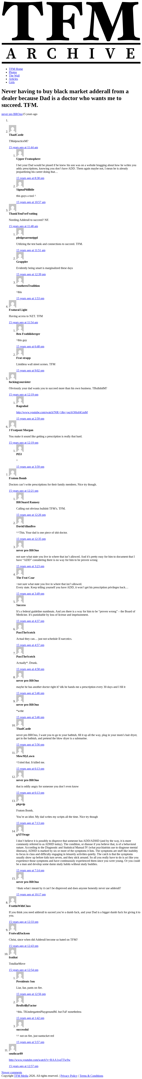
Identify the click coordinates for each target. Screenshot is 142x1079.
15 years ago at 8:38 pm (30, 178)
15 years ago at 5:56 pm (30, 744)
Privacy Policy (68, 1075)
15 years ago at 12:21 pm (23, 490)
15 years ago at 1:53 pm (30, 298)
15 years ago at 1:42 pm (30, 1018)
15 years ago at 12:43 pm (23, 945)
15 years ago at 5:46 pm (30, 693)
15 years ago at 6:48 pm (30, 346)
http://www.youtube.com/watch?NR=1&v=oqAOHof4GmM (52, 412)
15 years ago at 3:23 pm (30, 566)
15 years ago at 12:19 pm (23, 394)
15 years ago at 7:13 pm (30, 823)
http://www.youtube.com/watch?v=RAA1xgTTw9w (39, 1059)
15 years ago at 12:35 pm (31, 538)
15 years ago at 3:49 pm (30, 593)
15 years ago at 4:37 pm (30, 621)
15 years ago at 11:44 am (23, 147)
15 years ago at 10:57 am (30, 202)
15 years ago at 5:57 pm (30, 1042)
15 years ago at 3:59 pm (30, 466)
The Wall (14, 75)
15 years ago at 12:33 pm (23, 921)
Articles (13, 78)
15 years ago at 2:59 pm (30, 418)
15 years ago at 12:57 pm (23, 1066)
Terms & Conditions (91, 1075)
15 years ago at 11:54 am (23, 322)
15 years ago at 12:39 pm (31, 274)
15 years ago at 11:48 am (23, 226)
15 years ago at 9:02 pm (30, 370)
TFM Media (21, 1075)
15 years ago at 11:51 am (30, 250)
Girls (12, 82)
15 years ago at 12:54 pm (23, 970)
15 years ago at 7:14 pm (30, 870)
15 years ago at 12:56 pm (31, 994)
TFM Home (16, 68)
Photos (13, 72)
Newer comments (11, 1072)
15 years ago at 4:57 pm (30, 645)
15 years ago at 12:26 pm (31, 514)
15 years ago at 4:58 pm (30, 669)
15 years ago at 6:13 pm (30, 768)
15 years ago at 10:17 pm (31, 894)
